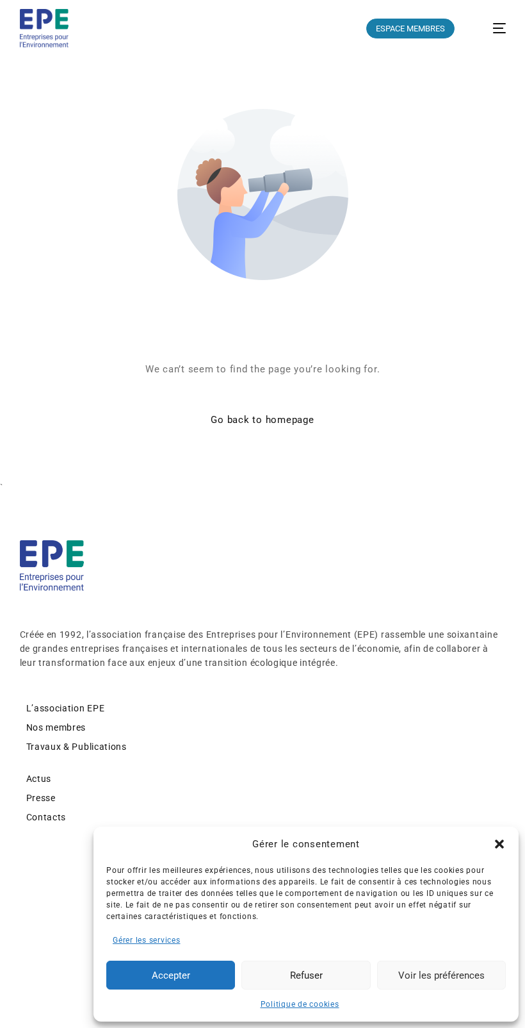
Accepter (171, 975)
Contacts (46, 817)
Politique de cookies (300, 1004)
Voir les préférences (441, 975)
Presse (41, 798)
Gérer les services (147, 940)
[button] (499, 844)
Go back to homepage (262, 420)
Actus (39, 779)
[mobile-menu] (490, 28)
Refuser (306, 975)
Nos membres (56, 727)
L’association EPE (65, 708)
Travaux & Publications (76, 747)
